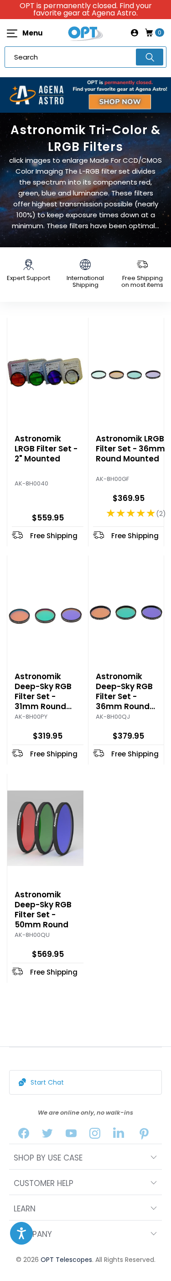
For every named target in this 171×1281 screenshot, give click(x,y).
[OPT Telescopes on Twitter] (47, 1135)
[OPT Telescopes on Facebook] (23, 1135)
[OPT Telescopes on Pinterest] (144, 1135)
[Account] (134, 33)
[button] (21, 1233)
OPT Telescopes (66, 1259)
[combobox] (85, 57)
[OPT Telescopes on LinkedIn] (118, 1135)
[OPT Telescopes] (85, 33)
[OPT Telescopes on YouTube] (71, 1135)
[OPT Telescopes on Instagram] (94, 1135)
